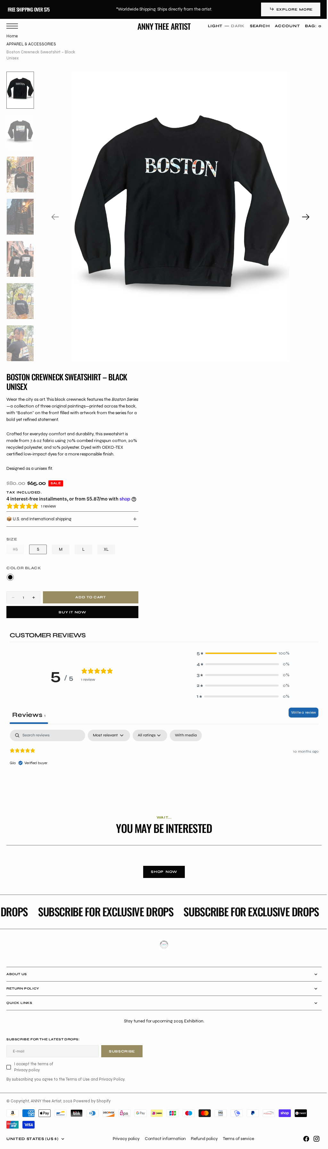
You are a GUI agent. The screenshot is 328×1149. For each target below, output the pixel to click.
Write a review (298, 712)
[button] (13, 26)
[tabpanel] (162, 770)
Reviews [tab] (28, 715)
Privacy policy (123, 1138)
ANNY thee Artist (46, 1101)
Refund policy (201, 1138)
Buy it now (72, 612)
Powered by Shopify (92, 1101)
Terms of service (235, 1138)
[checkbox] (186, 735)
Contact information (162, 1138)
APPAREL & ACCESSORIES (31, 44)
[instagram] (312, 1139)
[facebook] (301, 1139)
